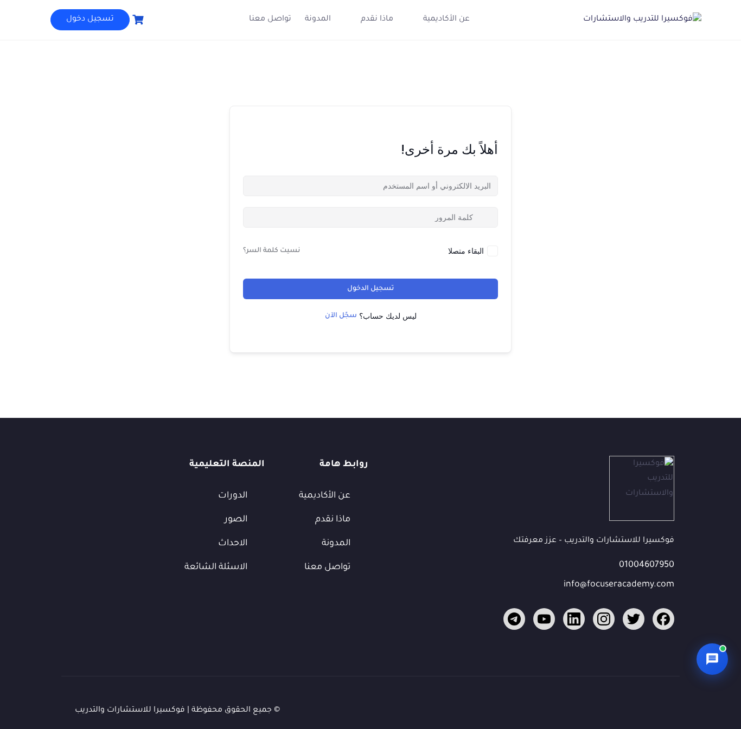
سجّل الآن (341, 316)
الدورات (232, 496)
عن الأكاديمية (446, 19)
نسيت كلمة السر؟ (271, 251)
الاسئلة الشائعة (215, 567)
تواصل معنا (270, 19)
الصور (236, 520)
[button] (712, 659)
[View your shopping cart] (137, 20)
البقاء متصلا (466, 250)
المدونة (318, 19)
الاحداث (232, 544)
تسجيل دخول (90, 19)
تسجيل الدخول (370, 289)
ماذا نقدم (377, 19)
